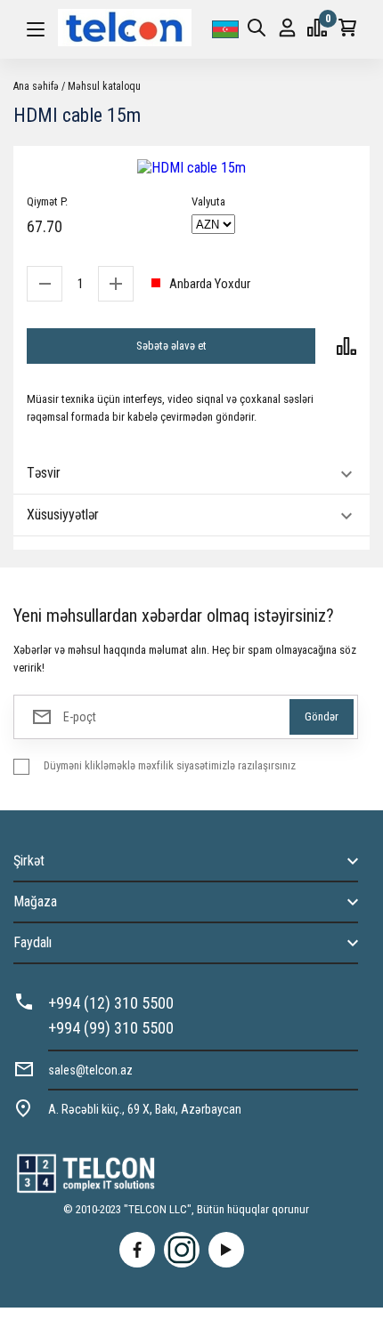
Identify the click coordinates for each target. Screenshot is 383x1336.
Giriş (287, 29)
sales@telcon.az (90, 1070)
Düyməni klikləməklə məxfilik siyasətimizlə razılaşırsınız (170, 765)
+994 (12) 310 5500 (111, 1003)
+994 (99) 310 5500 (111, 1027)
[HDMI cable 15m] (191, 167)
